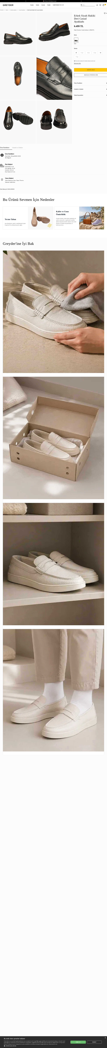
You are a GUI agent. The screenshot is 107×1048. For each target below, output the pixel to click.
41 (81, 52)
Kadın (32, 5)
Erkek (37, 5)
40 (76, 52)
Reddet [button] (94, 1042)
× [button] (105, 1037)
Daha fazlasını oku (53, 1044)
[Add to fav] (105, 13)
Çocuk (43, 5)
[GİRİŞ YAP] (97, 5)
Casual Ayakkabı (22, 10)
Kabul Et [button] (78, 1042)
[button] (36, 1046)
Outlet (48, 5)
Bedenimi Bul (77, 63)
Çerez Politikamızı (21, 1042)
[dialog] (53, 1042)
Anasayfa (2, 10)
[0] (103, 5)
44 (100, 52)
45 (76, 56)
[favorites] (100, 5)
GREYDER (58, 5)
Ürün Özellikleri (4, 147)
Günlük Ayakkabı (13, 10)
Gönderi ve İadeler (17, 147)
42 (87, 52)
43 (94, 52)
